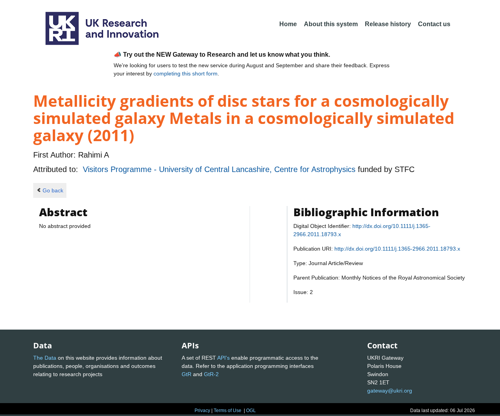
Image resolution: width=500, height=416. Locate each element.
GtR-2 (211, 374)
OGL (251, 410)
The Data (44, 358)
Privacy (202, 410)
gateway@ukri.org (389, 390)
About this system (331, 24)
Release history (388, 24)
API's (223, 358)
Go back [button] (53, 190)
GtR (186, 374)
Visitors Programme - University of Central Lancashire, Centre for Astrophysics (220, 169)
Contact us (434, 24)
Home (288, 24)
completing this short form (186, 73)
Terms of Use (227, 410)
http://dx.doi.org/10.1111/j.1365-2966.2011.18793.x (397, 249)
